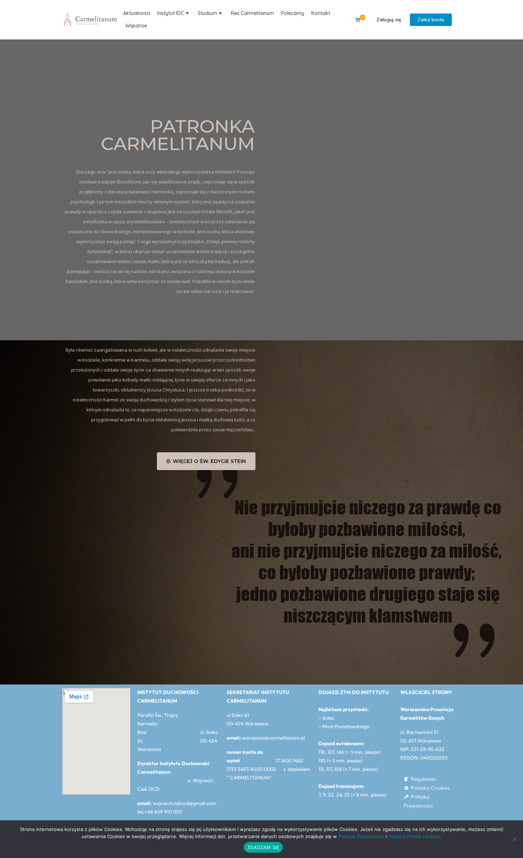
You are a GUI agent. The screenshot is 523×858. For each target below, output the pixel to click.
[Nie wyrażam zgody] (514, 839)
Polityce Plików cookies (414, 836)
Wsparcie (136, 25)
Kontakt (320, 13)
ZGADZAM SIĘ (263, 847)
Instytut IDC (170, 13)
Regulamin (423, 779)
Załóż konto (430, 19)
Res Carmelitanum (252, 13)
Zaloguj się (388, 19)
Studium (207, 13)
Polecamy (292, 13)
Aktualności (136, 13)
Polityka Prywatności (418, 797)
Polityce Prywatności (361, 836)
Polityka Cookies (430, 788)
